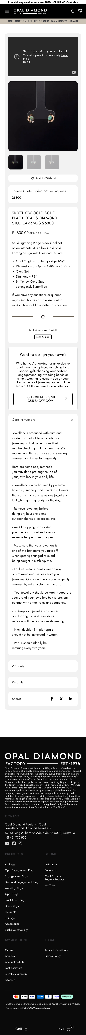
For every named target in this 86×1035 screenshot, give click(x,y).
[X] (61, 698)
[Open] (7, 11)
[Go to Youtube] (7, 843)
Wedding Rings (14, 888)
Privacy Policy (53, 956)
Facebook (51, 870)
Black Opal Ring (14, 900)
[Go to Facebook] (14, 843)
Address (10, 956)
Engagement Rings (16, 876)
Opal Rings (11, 894)
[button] (72, 86)
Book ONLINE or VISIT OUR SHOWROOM (40, 398)
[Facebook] (51, 698)
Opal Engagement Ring (19, 870)
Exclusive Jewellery (16, 930)
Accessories (12, 924)
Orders (9, 950)
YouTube (50, 885)
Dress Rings (12, 906)
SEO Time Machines (39, 1008)
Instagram (51, 864)
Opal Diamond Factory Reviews (54, 878)
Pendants (10, 912)
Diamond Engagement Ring (21, 882)
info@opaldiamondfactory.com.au (44, 305)
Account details (14, 962)
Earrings (10, 918)
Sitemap (10, 980)
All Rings (10, 864)
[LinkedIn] (70, 698)
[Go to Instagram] (20, 843)
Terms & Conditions (56, 950)
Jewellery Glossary (16, 974)
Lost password (13, 968)
